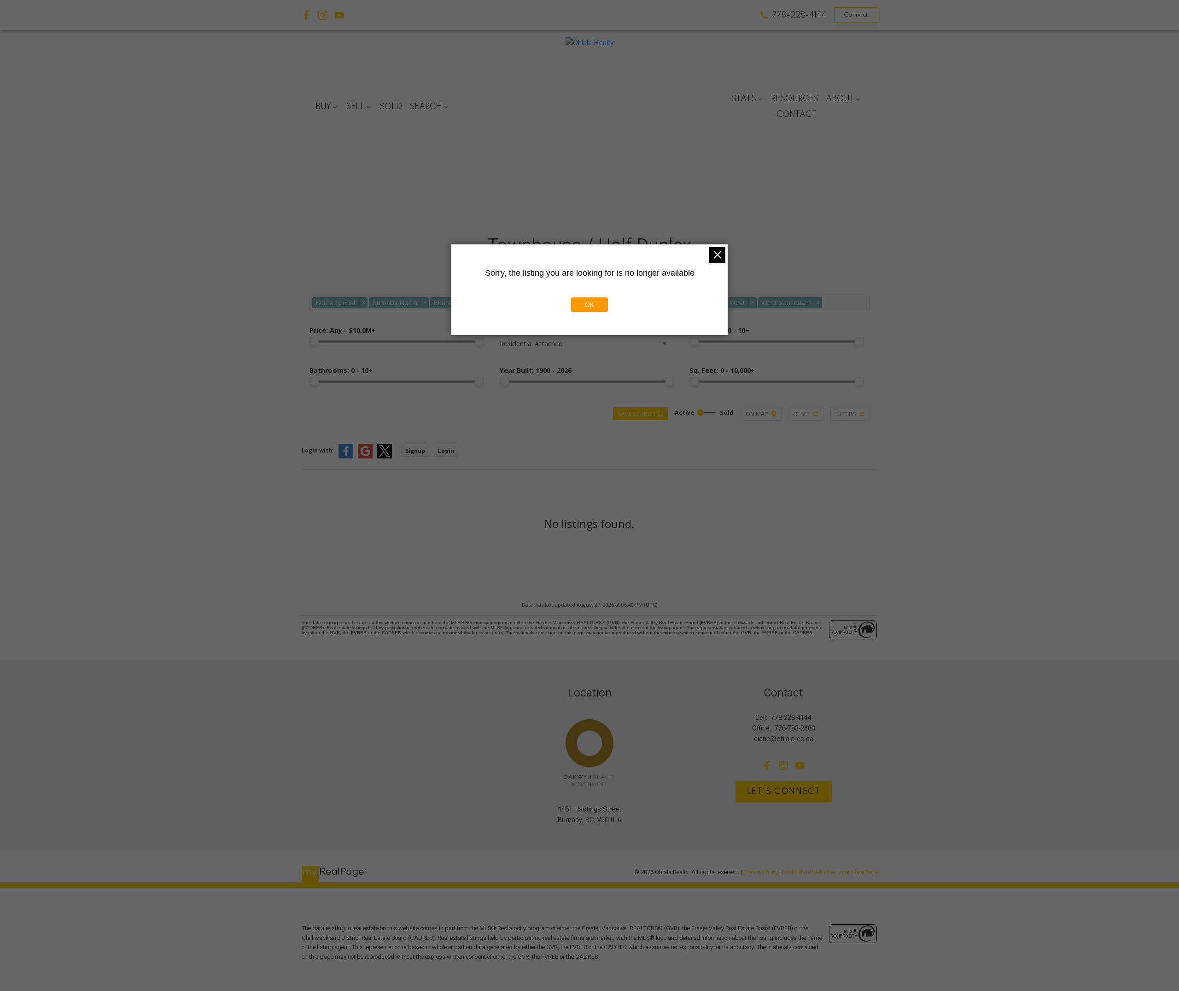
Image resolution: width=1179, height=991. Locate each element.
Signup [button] (415, 451)
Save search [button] (636, 414)
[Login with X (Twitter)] (384, 456)
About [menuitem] (840, 99)
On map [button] (757, 414)
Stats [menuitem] (743, 99)
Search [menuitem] (425, 107)
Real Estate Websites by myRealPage (829, 872)
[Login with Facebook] (346, 456)
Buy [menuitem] (323, 107)
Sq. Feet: (722, 370)
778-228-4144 (799, 15)
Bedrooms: (719, 330)
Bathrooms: (341, 370)
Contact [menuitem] (796, 114)
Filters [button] (845, 414)
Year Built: (536, 370)
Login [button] (446, 451)
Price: (342, 330)
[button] (793, 15)
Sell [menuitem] (355, 107)
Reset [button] (802, 414)
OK (589, 304)
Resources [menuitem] (794, 99)
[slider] (314, 341)
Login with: (318, 450)
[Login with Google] (365, 456)
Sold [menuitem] (390, 107)
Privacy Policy (760, 872)
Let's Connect (784, 792)
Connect (856, 15)
